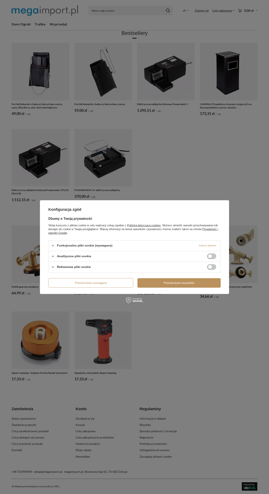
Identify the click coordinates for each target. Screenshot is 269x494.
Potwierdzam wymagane (91, 283)
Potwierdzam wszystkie (179, 283)
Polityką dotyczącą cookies (144, 225)
